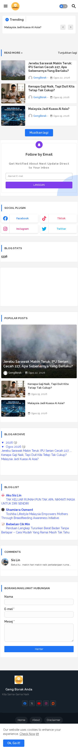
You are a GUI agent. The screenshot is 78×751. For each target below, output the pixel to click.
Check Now (27, 734)
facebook (22, 218)
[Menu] (5, 6)
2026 (10, 442)
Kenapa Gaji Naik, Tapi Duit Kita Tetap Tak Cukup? (51, 88)
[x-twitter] (32, 703)
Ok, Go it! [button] (13, 743)
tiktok (61, 218)
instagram (22, 228)
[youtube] (39, 703)
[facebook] (25, 703)
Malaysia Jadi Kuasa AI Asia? (22, 27)
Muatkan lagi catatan (39, 133)
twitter (61, 228)
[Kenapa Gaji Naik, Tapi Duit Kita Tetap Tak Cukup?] (13, 389)
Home (21, 720)
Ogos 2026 (14, 446)
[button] (63, 6)
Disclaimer (53, 720)
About (36, 720)
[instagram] (46, 703)
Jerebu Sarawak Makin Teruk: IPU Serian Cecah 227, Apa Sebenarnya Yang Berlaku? (50, 67)
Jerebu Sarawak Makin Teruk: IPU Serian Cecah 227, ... (36, 450)
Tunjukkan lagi (67, 52)
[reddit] (53, 703)
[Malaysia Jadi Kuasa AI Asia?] (13, 408)
